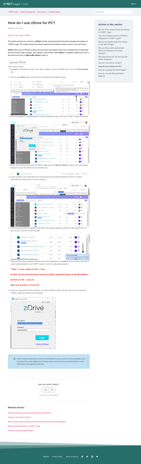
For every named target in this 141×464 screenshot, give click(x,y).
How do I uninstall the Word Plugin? (112, 70)
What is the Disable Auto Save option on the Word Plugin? (112, 43)
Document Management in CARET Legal (24, 426)
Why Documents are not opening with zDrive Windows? (29, 413)
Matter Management (27, 12)
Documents (42, 12)
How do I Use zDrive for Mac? (19, 417)
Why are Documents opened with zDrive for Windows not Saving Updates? (37, 422)
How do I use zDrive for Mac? (19, 35)
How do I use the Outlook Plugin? (21, 430)
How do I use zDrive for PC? (110, 66)
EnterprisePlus (22, 361)
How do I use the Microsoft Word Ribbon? (111, 75)
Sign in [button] (133, 4)
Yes (45, 390)
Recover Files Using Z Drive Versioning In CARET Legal (113, 31)
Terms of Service (72, 457)
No (52, 390)
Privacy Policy (57, 457)
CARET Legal (13, 12)
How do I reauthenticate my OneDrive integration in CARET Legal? (113, 37)
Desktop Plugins (54, 12)
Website (46, 457)
